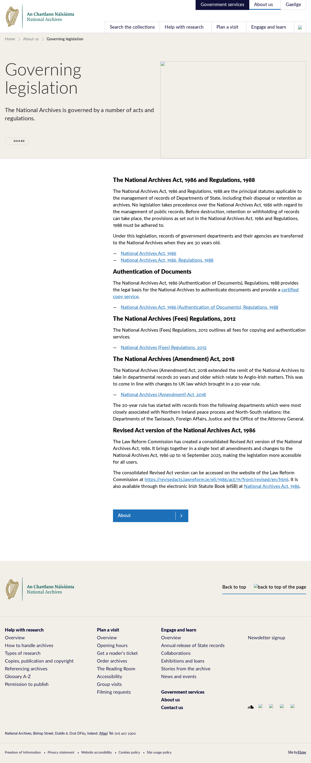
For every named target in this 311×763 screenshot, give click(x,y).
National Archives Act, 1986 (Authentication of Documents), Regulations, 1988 (199, 307)
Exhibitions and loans (182, 661)
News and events (178, 676)
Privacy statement (61, 752)
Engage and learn (268, 27)
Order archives (112, 661)
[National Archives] (40, 16)
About (124, 515)
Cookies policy (129, 752)
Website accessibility (96, 752)
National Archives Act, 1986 (148, 253)
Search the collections (132, 27)
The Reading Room (116, 669)
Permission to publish (27, 684)
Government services (222, 4)
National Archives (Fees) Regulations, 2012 (164, 347)
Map (103, 733)
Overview (15, 638)
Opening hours (112, 645)
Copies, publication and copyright (39, 661)
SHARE (19, 141)
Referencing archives (26, 669)
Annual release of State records (193, 645)
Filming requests (114, 692)
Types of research (23, 653)
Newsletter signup (266, 638)
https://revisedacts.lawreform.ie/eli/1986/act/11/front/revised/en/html (216, 479)
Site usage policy (159, 752)
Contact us (172, 708)
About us (263, 4)
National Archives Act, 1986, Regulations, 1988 (167, 260)
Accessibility (109, 676)
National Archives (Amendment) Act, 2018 (163, 395)
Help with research (184, 27)
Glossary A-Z (18, 676)
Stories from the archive (185, 669)
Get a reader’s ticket (117, 653)
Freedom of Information (23, 752)
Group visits (109, 684)
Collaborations (175, 653)
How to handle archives (29, 645)
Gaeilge (293, 4)
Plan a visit (227, 27)
